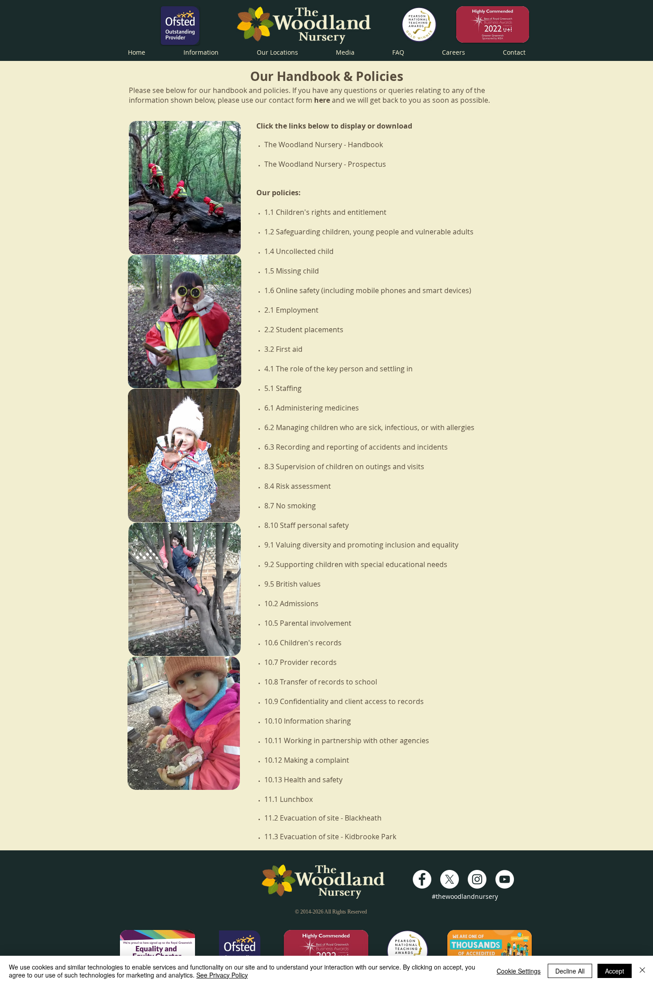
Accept (614, 970)
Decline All (570, 970)
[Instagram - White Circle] (477, 879)
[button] (201, 51)
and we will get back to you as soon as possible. (402, 100)
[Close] (642, 971)
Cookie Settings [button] (519, 970)
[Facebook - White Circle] (422, 879)
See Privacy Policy (222, 974)
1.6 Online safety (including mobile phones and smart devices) (367, 290)
